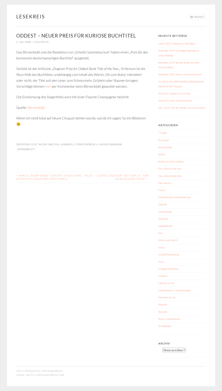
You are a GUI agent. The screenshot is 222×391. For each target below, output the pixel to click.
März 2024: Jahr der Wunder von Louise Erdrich (181, 107)
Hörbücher (163, 218)
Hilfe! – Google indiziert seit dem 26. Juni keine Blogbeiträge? (117, 177)
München (162, 304)
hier (48, 86)
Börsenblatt (36, 107)
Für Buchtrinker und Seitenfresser (174, 197)
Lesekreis (30, 16)
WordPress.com (53, 375)
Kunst (161, 261)
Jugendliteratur (165, 226)
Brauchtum (163, 140)
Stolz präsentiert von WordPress (39, 371)
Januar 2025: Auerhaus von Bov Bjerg (176, 43)
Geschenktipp (165, 211)
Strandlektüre (164, 326)
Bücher (161, 154)
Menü (199, 16)
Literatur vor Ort (166, 283)
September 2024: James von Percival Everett (179, 74)
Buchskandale (165, 147)
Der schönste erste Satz (169, 168)
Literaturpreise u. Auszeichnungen (98, 144)
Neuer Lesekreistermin (169, 319)
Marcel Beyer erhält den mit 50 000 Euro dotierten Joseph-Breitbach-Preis (48, 177)
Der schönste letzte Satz (169, 176)
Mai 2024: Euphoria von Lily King (174, 93)
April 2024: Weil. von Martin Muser (175, 100)
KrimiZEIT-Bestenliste (168, 254)
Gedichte (162, 204)
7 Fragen (162, 133)
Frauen (161, 190)
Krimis (161, 247)
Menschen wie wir (167, 297)
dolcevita (42, 42)
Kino (160, 233)
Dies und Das (50, 144)
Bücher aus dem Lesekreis (171, 161)
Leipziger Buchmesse (168, 268)
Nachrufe (162, 311)
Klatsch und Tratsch (168, 240)
